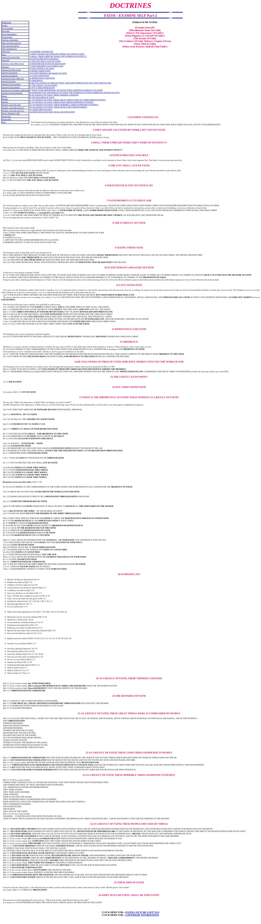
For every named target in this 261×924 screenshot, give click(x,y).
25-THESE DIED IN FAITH (41, 109)
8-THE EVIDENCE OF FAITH (42, 68)
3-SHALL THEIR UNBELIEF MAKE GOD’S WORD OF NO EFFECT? (58, 56)
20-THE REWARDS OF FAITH (41, 97)
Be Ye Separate (7, 28)
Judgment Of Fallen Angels (11, 70)
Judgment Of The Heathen (11, 84)
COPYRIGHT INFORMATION (142, 915)
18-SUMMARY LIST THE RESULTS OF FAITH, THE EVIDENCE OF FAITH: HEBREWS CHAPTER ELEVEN (74, 92)
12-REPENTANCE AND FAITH (42, 78)
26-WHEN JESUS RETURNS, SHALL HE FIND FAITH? (52, 112)
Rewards (5, 99)
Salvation (5, 102)
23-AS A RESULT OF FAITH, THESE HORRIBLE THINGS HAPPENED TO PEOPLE (64, 105)
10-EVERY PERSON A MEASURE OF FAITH (48, 73)
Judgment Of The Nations (11, 87)
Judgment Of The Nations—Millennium (15, 90)
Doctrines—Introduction (10, 40)
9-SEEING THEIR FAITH (40, 71)
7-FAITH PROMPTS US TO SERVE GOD (46, 66)
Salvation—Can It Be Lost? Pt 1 (13, 108)
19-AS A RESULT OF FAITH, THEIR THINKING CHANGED (53, 95)
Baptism (4, 25)
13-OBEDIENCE (36, 80)
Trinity (4, 122)
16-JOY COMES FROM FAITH (42, 88)
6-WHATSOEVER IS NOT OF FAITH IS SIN (47, 63)
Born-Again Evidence (9, 34)
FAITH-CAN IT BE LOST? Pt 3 (142, 912)
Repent (4, 96)
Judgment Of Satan (9, 81)
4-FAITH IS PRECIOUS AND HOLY (44, 59)
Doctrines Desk (7, 37)
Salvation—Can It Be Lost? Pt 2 (13, 110)
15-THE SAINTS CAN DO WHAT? (43, 85)
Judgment (5, 67)
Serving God (6, 116)
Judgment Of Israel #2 (9, 76)
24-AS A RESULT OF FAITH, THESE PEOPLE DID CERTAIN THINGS (58, 107)
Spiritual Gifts (6, 119)
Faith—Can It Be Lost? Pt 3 (11, 43)
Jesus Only (6, 60)
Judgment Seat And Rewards (12, 93)
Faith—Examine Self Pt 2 (10, 46)
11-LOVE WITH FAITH (39, 76)
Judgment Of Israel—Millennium (13, 78)
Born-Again (6, 31)
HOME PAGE (6, 22)
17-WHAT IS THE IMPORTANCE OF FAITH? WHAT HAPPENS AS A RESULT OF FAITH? (66, 90)
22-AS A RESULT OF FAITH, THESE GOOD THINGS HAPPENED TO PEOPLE (61, 102)
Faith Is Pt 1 (6, 51)
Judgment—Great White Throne (13, 63)
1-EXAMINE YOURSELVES (41, 51)
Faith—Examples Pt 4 (9, 49)
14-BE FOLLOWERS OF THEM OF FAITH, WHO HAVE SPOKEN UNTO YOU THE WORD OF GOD (70, 83)
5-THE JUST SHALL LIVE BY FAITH (45, 61)
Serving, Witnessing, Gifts (11, 113)
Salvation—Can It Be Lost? (11, 105)
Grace (4, 54)
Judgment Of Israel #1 (9, 73)
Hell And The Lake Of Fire (11, 57)
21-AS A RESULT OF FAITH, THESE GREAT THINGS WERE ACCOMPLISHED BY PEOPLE (67, 100)
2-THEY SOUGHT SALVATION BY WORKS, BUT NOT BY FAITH (57, 54)
